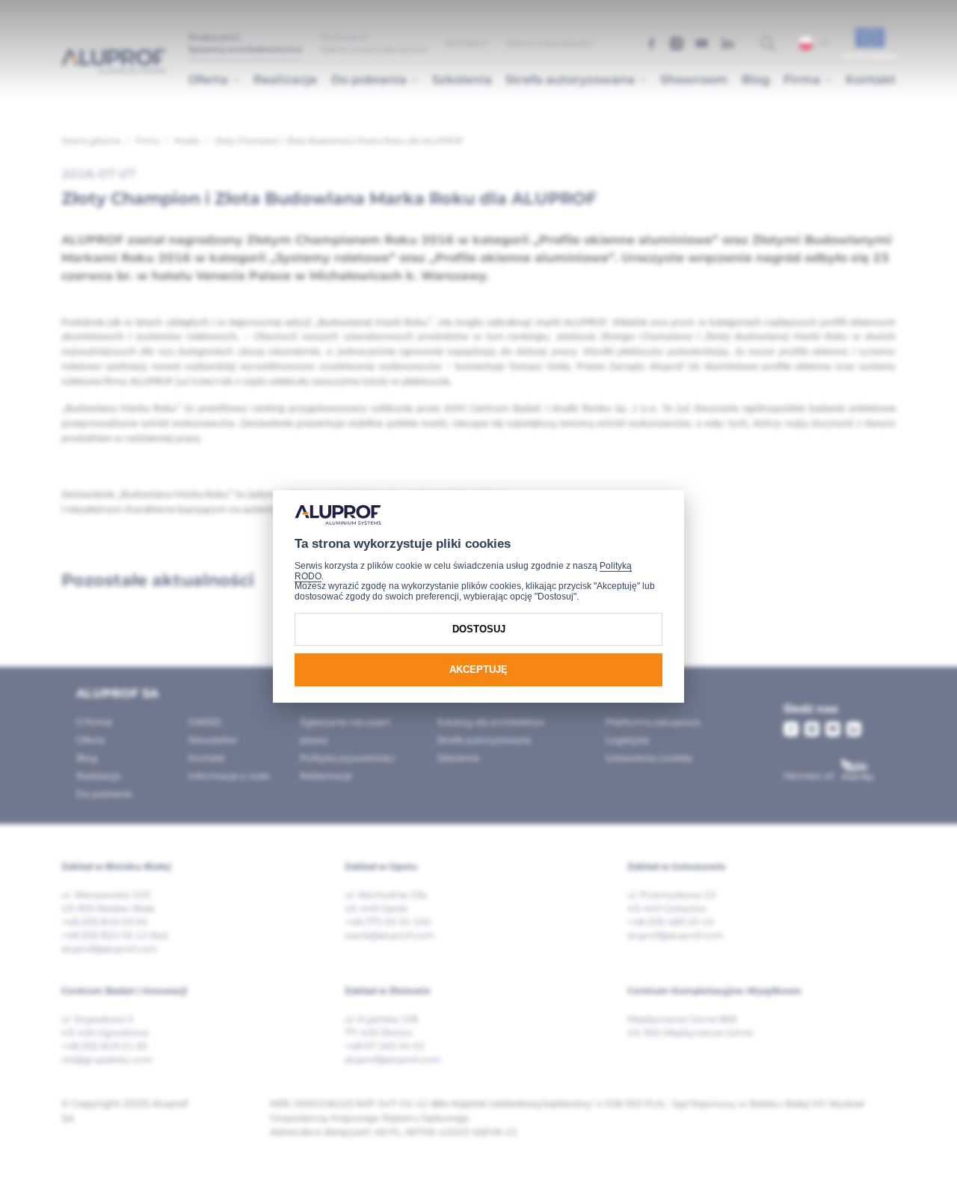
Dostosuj (478, 629)
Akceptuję (478, 669)
